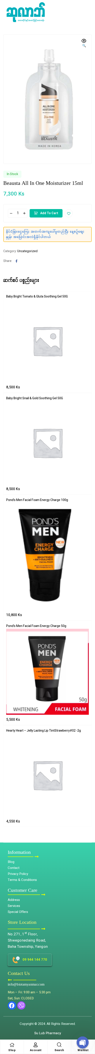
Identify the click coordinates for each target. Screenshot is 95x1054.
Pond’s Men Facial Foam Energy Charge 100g (37, 500)
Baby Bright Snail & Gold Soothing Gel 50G (34, 398)
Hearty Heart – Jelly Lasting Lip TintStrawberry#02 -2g (43, 730)
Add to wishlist (69, 213)
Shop (11, 1050)
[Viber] (21, 1005)
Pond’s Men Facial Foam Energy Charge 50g (36, 626)
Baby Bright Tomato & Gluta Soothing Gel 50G (37, 296)
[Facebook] (12, 1005)
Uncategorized (27, 251)
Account (36, 1050)
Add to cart (49, 213)
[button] (88, 1030)
